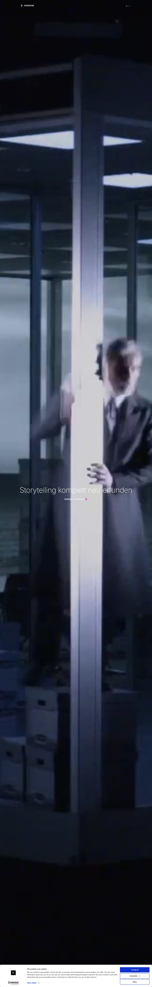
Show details (32, 983)
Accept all (134, 970)
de (128, 6)
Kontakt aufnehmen (74, 499)
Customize (133, 976)
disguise (27, 5)
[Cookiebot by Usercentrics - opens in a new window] (13, 983)
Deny (135, 982)
